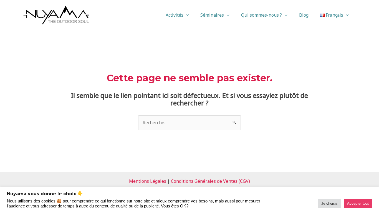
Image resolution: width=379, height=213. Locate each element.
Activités (174, 15)
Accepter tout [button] (358, 203)
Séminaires (212, 15)
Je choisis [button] (329, 203)
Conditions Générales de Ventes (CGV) (210, 181)
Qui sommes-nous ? (261, 15)
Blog (304, 15)
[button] (186, 15)
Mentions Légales (147, 181)
